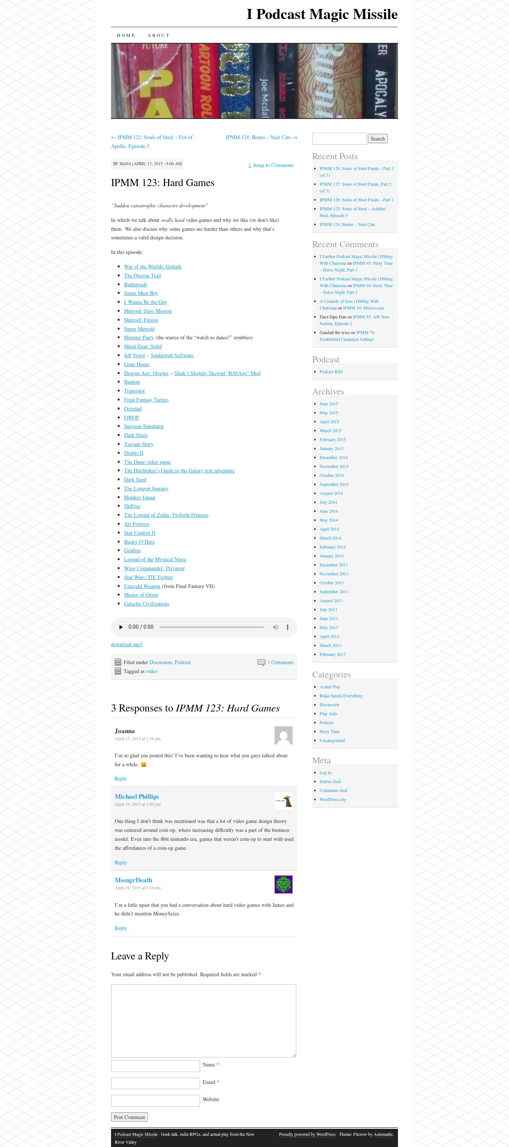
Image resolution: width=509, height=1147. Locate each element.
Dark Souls (136, 435)
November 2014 (334, 466)
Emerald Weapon (142, 586)
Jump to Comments (271, 165)
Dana (125, 163)
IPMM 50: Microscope (363, 308)
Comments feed (333, 790)
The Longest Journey (146, 488)
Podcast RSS (331, 371)
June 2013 (329, 618)
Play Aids (328, 713)
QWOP (131, 417)
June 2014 (329, 511)
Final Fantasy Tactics (146, 399)
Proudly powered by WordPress (307, 1134)
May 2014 (329, 520)
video (152, 671)
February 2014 (333, 547)
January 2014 (332, 556)
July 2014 (328, 502)
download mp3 (126, 644)
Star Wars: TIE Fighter (148, 577)
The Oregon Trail (142, 275)
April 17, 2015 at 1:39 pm (138, 738)
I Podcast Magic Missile (322, 13)
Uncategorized (332, 740)
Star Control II (139, 532)
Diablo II (133, 452)
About (159, 35)
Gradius (132, 550)
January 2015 (332, 448)
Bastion (132, 381)
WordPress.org (333, 799)
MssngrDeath (133, 879)
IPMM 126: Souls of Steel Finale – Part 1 (356, 199)
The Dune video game (147, 461)
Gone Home (136, 364)
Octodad (133, 408)
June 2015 (329, 403)
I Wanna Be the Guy (145, 301)
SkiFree (132, 505)
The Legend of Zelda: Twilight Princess (166, 514)
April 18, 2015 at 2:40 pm (138, 804)
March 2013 (330, 645)
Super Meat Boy (141, 292)
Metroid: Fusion (141, 319)
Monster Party (139, 337)
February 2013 (333, 654)
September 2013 (334, 591)
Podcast (183, 662)
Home (126, 35)
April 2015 (329, 421)
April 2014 (329, 529)
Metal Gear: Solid (143, 346)
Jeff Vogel (134, 355)
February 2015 (333, 439)
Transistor (134, 390)
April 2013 (329, 636)
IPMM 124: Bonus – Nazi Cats (261, 137)
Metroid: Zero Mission (148, 310)
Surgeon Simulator (144, 426)
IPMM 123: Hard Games (163, 182)
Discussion (160, 662)
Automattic (383, 1134)
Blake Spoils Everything (341, 695)
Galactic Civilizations (146, 603)
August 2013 (331, 600)
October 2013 (332, 582)
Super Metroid (139, 328)
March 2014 (330, 538)
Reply (121, 778)
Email (211, 1081)
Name (211, 1064)
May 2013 (329, 627)
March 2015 (330, 430)
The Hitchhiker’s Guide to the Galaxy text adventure (179, 470)
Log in (325, 772)
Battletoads (135, 284)
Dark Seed (135, 479)
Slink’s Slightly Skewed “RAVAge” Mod (217, 373)
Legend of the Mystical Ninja (155, 559)
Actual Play (330, 686)
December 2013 (334, 565)
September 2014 (334, 484)
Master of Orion (141, 594)
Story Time (329, 731)
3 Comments (280, 662)
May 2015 (329, 412)
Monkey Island (139, 497)
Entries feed (330, 781)
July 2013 (328, 609)
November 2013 (334, 573)
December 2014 (334, 457)
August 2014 (331, 493)
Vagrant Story (139, 443)
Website (211, 1099)
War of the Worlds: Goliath (152, 266)
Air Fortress (136, 523)
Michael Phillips (137, 796)
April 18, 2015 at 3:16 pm (138, 887)
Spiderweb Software (172, 355)
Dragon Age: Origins (146, 373)
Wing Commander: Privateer (154, 568)
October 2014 (332, 475)
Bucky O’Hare (139, 541)
